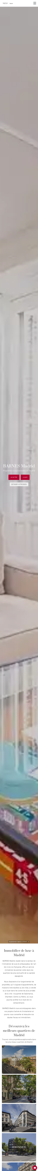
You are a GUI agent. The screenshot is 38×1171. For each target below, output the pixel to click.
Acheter (14, 477)
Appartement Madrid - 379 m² (18, 941)
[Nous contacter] (34, 1167)
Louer (25, 477)
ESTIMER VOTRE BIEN (19, 484)
